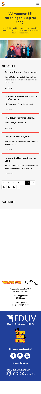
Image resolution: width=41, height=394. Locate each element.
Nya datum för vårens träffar (20, 118)
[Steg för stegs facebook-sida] (13, 356)
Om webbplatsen (20, 363)
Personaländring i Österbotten (21, 72)
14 (23, 182)
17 (4, 187)
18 (9, 187)
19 (14, 187)
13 (18, 182)
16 (33, 182)
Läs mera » (9, 88)
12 (13, 182)
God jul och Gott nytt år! (17, 136)
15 (28, 182)
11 (8, 182)
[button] (37, 3)
